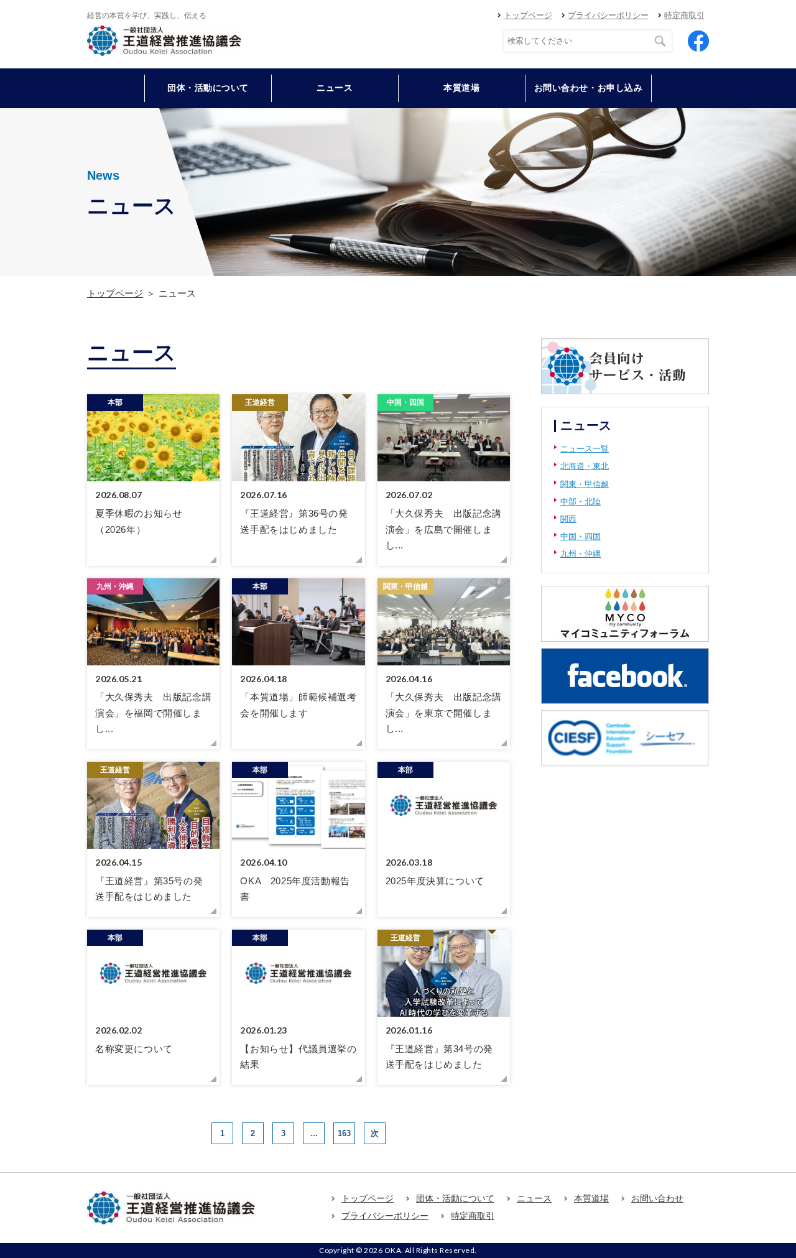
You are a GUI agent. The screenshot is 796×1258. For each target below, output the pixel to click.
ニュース (335, 88)
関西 (568, 519)
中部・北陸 (580, 501)
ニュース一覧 (584, 448)
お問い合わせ (657, 1198)
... (314, 1133)
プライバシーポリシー (608, 15)
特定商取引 (684, 15)
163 (344, 1133)
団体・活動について (455, 1198)
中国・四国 (580, 536)
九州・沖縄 (580, 553)
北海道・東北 (584, 466)
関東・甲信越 (584, 484)
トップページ (528, 15)
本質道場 (461, 88)
